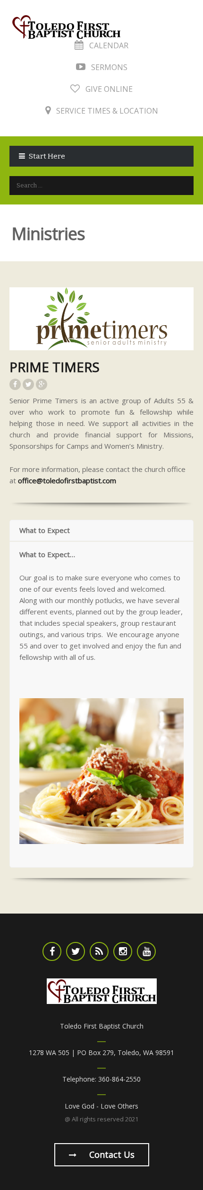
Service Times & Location (106, 111)
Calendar (107, 45)
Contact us (111, 1154)
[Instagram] (122, 951)
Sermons (108, 67)
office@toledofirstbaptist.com (67, 480)
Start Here (47, 156)
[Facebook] (51, 951)
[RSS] (99, 951)
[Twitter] (75, 951)
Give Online (108, 89)
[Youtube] (146, 951)
